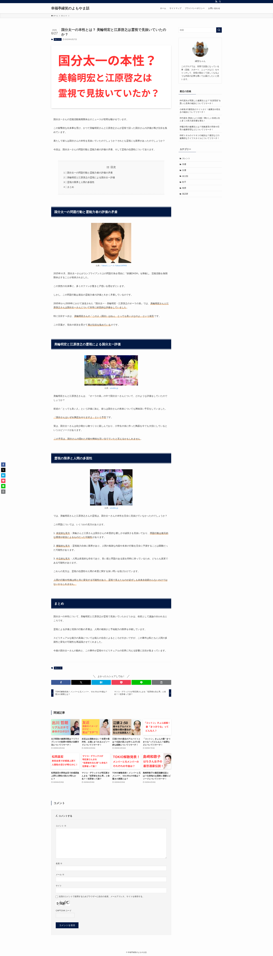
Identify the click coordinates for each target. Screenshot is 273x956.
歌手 (184, 182)
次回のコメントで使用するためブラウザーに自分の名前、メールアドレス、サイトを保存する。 (101, 896)
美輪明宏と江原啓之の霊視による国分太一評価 (91, 177)
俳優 (184, 164)
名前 (59, 863)
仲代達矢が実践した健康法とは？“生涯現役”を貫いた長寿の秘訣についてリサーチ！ (200, 101)
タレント (57, 39)
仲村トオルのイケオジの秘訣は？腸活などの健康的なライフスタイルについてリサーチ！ (199, 136)
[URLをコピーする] (161, 682)
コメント (61, 826)
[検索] (220, 1)
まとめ (70, 187)
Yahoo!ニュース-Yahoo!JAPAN (114, 266)
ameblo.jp (114, 388)
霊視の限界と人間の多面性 (80, 182)
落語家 (185, 194)
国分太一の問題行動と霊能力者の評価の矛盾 (90, 172)
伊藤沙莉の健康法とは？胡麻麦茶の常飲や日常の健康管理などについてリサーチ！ (199, 128)
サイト (59, 885)
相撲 (184, 188)
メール (60, 874)
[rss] (216, 1)
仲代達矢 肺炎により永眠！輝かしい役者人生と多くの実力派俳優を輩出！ (200, 119)
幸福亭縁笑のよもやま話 (70, 8)
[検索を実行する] (219, 30)
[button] (61, 682)
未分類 (185, 176)
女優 (184, 170)
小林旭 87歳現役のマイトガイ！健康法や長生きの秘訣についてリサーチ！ (200, 110)
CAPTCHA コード (64, 910)
